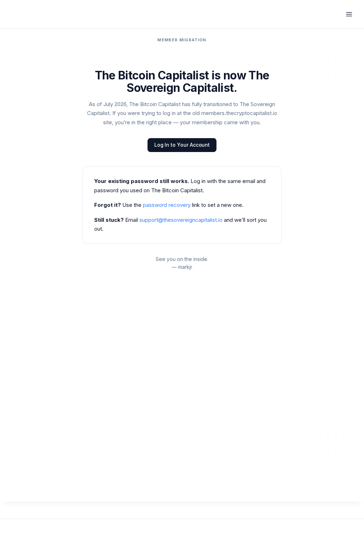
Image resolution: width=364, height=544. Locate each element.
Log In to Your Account (182, 145)
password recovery (167, 205)
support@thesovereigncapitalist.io (181, 219)
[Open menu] (348, 14)
